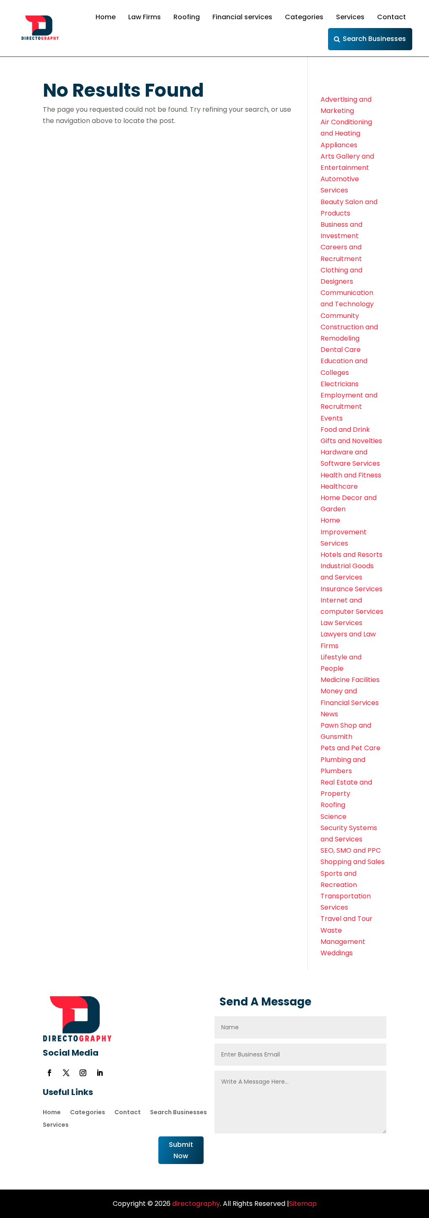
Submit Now (181, 1150)
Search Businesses (374, 39)
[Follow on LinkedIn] (99, 1073)
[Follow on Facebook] (49, 1073)
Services (350, 17)
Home (106, 17)
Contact (391, 17)
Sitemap (303, 1203)
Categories (304, 17)
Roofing (186, 17)
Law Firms (144, 17)
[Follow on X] (66, 1073)
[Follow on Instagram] (83, 1073)
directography (195, 1203)
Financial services (242, 17)
